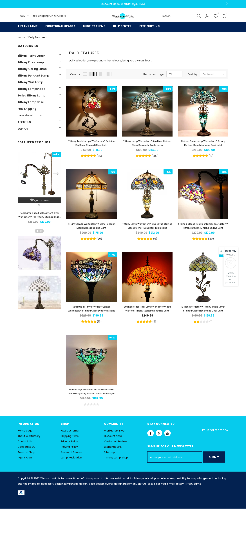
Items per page (153, 74)
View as (75, 74)
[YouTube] (167, 433)
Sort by (192, 74)
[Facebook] (150, 433)
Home (21, 37)
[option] (39, 189)
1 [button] (37, 231)
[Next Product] (55, 173)
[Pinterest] (159, 433)
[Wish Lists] (39, 205)
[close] (227, 3)
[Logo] (123, 16)
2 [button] (41, 231)
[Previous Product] (23, 173)
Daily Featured (37, 37)
